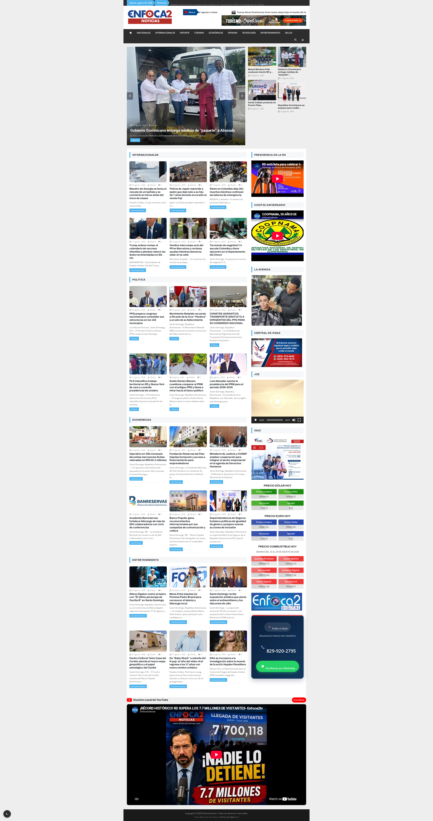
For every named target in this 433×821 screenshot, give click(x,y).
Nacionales (144, 32)
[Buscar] (295, 39)
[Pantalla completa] (299, 399)
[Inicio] (130, 32)
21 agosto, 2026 (138, 633)
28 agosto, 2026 (257, 75)
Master (154, 98)
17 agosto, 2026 (138, 356)
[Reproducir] (255, 399)
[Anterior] (130, 85)
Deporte (184, 32)
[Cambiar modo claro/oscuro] (7, 814)
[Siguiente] (242, 85)
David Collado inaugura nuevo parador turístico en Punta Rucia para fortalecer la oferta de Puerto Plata (219, 2)
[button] (277, 380)
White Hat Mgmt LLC (230, 796)
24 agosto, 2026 (138, 164)
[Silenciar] (293, 399)
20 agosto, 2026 (219, 289)
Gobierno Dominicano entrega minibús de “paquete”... (289, 72)
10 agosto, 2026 (179, 221)
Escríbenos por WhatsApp (280, 647)
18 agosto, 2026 (219, 429)
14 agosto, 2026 (219, 164)
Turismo (199, 32)
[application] (277, 381)
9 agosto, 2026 (178, 356)
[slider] (275, 399)
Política (134, 317)
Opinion (232, 32)
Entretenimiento (270, 32)
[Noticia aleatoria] (302, 39)
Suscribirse (299, 679)
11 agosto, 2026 (138, 221)
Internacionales (165, 32)
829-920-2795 (281, 630)
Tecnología (249, 32)
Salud (288, 32)
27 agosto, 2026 (139, 98)
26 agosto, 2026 (138, 289)
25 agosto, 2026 (178, 289)
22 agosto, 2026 (178, 429)
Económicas (216, 32)
